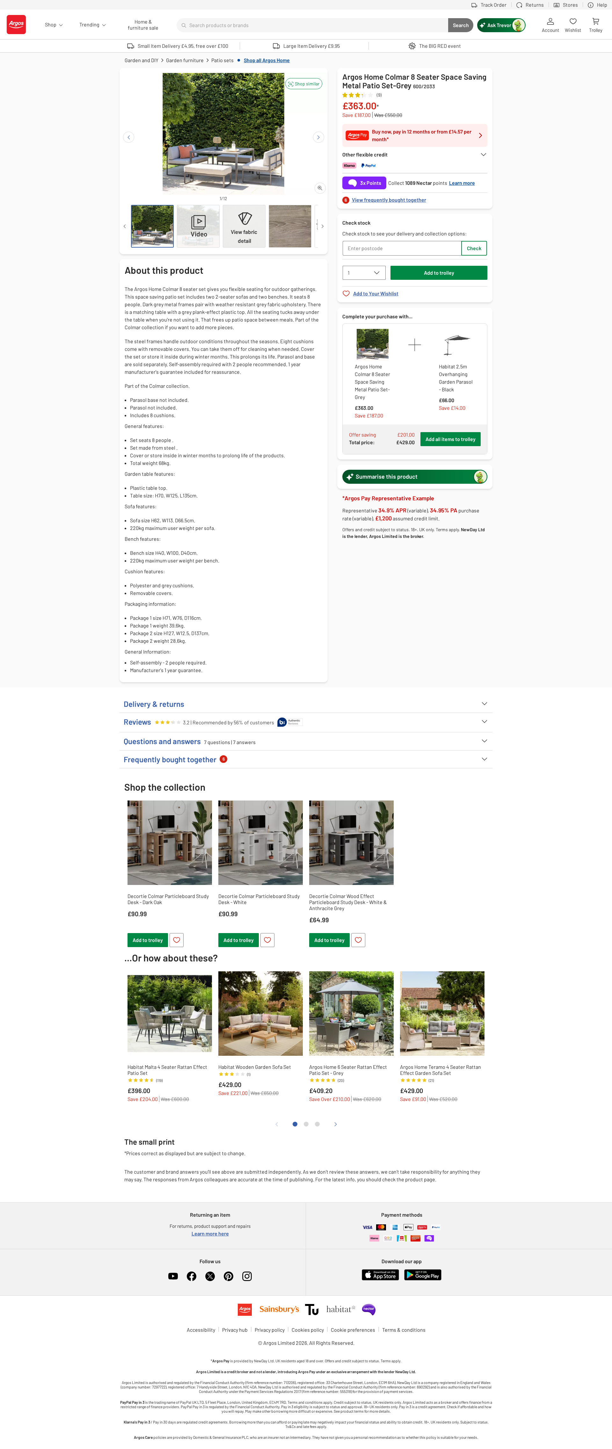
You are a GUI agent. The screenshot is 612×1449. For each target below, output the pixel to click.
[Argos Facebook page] (191, 1276)
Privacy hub (235, 1330)
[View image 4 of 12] (290, 226)
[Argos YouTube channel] (173, 1276)
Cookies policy (308, 1330)
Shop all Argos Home (267, 60)
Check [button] (474, 248)
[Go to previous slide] (128, 137)
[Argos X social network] (210, 1276)
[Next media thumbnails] (322, 226)
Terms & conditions (404, 1330)
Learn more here (210, 1233)
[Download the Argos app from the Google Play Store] (422, 1279)
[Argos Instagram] (247, 1276)
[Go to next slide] (318, 137)
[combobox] (312, 25)
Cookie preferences (353, 1330)
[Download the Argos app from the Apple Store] (380, 1279)
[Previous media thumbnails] (124, 226)
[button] (303, 83)
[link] (415, 198)
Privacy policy (270, 1330)
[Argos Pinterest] (228, 1276)
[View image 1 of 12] (152, 226)
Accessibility (201, 1330)
